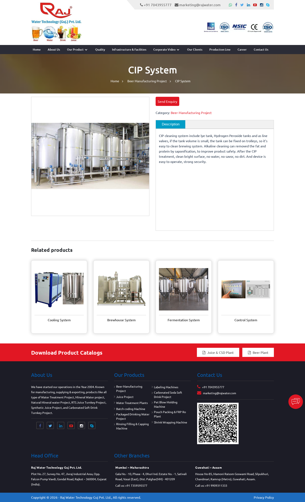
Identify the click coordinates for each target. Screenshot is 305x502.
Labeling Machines (166, 387)
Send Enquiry (167, 101)
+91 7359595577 (136, 485)
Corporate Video (164, 49)
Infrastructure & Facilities (129, 49)
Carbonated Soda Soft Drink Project (168, 394)
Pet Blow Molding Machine (165, 404)
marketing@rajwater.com (200, 4)
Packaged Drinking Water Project (132, 416)
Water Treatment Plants (132, 403)
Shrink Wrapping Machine (170, 422)
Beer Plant (260, 352)
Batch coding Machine (130, 409)
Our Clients (194, 49)
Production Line (220, 49)
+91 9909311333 (216, 485)
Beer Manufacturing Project (147, 81)
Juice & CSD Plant (220, 352)
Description (170, 124)
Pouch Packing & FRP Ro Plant (170, 414)
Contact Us (261, 49)
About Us (54, 49)
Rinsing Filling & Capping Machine (132, 426)
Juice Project (125, 397)
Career (242, 49)
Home (37, 49)
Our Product (75, 49)
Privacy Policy (264, 497)
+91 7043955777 (158, 4)
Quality (100, 49)
